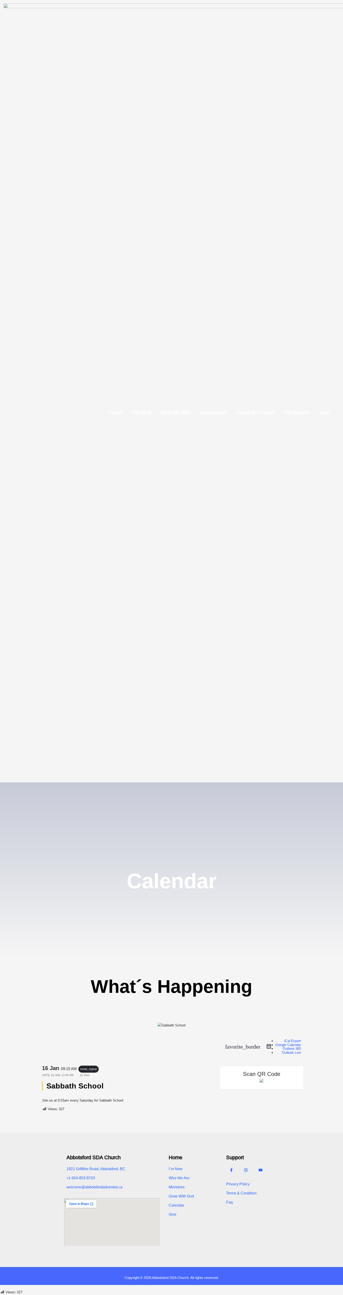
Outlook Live (291, 1052)
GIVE (324, 412)
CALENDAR (297, 412)
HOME (116, 412)
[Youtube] (260, 1170)
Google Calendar (288, 1045)
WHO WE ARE (176, 412)
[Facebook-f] (231, 1170)
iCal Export (292, 1041)
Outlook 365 (292, 1048)
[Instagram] (246, 1170)
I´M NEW (142, 412)
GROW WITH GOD (255, 412)
